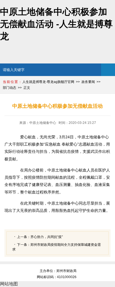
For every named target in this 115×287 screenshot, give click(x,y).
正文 (26, 88)
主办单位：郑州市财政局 (58, 271)
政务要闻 (88, 82)
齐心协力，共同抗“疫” (46, 237)
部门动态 (9, 88)
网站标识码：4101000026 (57, 277)
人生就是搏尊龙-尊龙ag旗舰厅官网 (48, 82)
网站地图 (9, 283)
